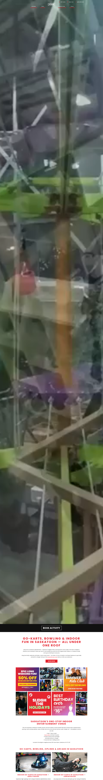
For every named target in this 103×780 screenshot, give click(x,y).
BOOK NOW (51, 661)
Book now (71, 2)
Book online (47, 735)
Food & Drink (62, 6)
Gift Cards (63, 2)
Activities (34, 6)
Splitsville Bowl (80, 2)
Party (42, 6)
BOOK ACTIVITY (51, 628)
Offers (72, 6)
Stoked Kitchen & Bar (52, 657)
